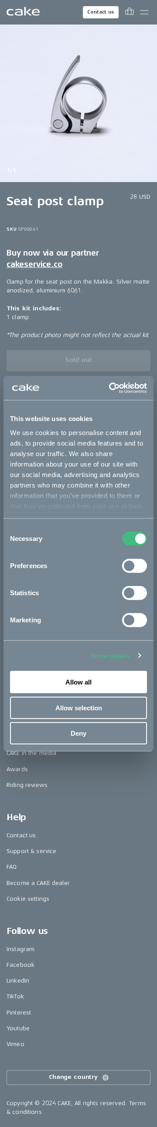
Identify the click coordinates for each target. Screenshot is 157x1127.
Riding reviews (27, 785)
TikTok (15, 996)
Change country (73, 1077)
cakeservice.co (34, 264)
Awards (17, 769)
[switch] (134, 566)
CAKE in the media (31, 753)
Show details (110, 655)
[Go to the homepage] (23, 12)
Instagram (20, 949)
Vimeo (15, 1044)
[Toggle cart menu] (129, 12)
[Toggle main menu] (144, 12)
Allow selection (78, 707)
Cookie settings (28, 898)
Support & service (31, 851)
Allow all (78, 682)
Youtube (18, 1028)
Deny (78, 733)
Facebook (20, 965)
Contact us (100, 12)
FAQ (12, 867)
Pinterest (19, 1012)
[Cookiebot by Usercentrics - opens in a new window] (111, 387)
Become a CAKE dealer (38, 883)
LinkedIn (18, 980)
